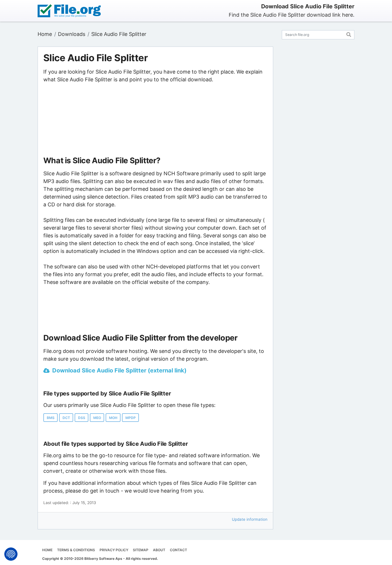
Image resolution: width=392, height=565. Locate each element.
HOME (47, 550)
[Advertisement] (155, 120)
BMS (51, 418)
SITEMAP (140, 550)
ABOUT (159, 550)
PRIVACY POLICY (114, 550)
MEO (97, 418)
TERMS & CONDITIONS (76, 550)
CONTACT (178, 550)
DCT (66, 418)
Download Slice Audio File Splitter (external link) (119, 370)
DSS (81, 418)
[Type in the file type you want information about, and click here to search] (349, 33)
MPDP (130, 418)
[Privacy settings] (11, 554)
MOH (113, 418)
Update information (249, 519)
